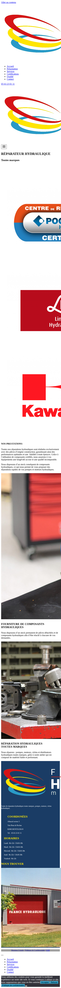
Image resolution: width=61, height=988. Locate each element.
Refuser (54, 982)
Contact (10, 79)
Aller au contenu (8, 2)
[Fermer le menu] (2, 955)
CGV (48, 950)
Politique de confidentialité (13, 985)
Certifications (13, 74)
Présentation (12, 69)
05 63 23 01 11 (8, 84)
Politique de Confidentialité (35, 950)
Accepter (45, 982)
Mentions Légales (17, 950)
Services (10, 71)
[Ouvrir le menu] (4, 146)
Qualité (10, 76)
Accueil (10, 66)
